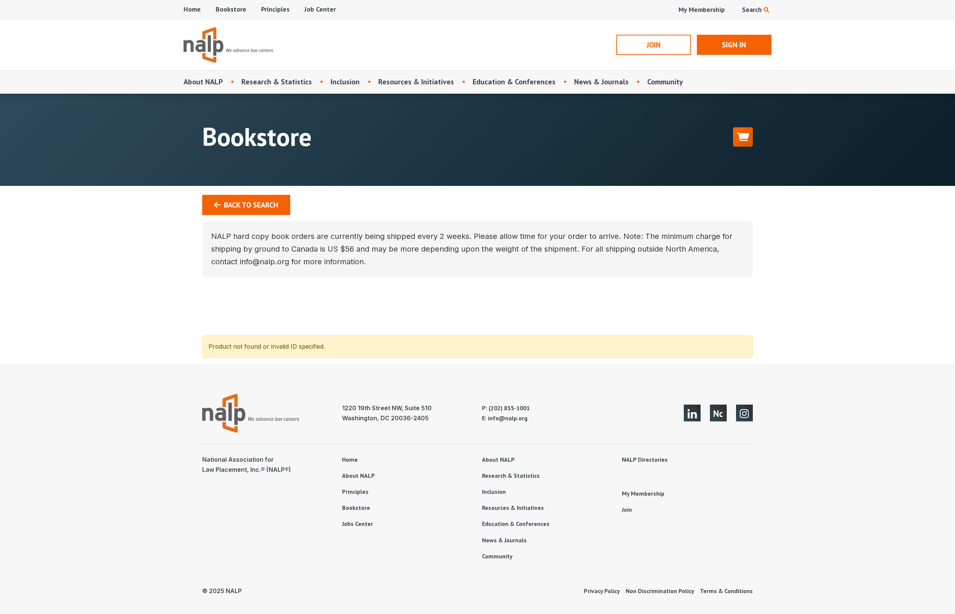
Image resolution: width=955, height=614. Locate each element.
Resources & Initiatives (416, 82)
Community (665, 82)
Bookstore (231, 9)
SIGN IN (734, 45)
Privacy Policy (602, 591)
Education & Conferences (514, 82)
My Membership (702, 9)
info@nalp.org (507, 418)
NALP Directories (645, 459)
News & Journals (601, 82)
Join (627, 509)
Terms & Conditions (726, 591)
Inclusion (345, 82)
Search (753, 9)
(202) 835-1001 (509, 408)
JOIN (653, 45)
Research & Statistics (276, 82)
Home (192, 9)
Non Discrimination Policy (660, 591)
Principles (275, 9)
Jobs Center (357, 523)
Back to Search (251, 205)
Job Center (320, 9)
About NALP (203, 82)
